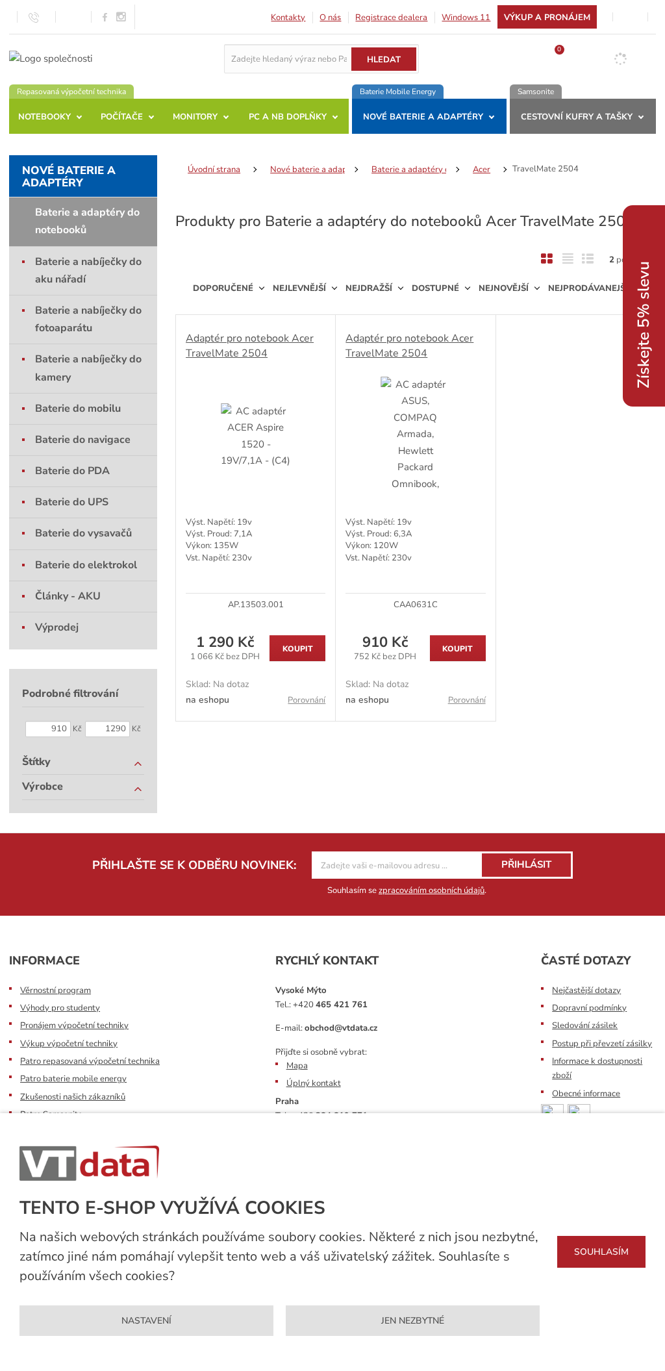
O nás (330, 17)
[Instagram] (121, 17)
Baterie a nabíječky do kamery (88, 368)
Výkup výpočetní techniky (69, 1044)
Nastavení (146, 1320)
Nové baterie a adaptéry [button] (423, 117)
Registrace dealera (391, 17)
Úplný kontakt (313, 1083)
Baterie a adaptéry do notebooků (87, 221)
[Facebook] (104, 17)
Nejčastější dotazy (586, 990)
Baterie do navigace (83, 440)
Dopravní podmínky (589, 1008)
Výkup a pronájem (547, 17)
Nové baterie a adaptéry (69, 176)
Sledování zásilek (585, 1025)
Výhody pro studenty (60, 1008)
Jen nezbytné (412, 1320)
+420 (330, 1005)
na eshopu (207, 700)
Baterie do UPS (71, 502)
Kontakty (288, 17)
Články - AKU (68, 596)
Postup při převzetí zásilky (602, 1044)
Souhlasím (601, 1252)
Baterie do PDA (72, 471)
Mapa (297, 1066)
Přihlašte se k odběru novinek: (194, 865)
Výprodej (57, 627)
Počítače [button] (122, 117)
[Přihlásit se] (630, 17)
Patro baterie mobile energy (73, 1079)
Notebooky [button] (44, 117)
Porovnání (306, 700)
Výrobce (42, 786)
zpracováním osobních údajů (431, 890)
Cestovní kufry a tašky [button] (577, 117)
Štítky (36, 762)
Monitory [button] (195, 117)
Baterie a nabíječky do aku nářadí (88, 270)
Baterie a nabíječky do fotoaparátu (88, 319)
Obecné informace (586, 1094)
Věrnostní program (55, 990)
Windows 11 (466, 17)
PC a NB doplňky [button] (288, 117)
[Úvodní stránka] (50, 57)
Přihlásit (526, 864)
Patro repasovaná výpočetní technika (90, 1061)
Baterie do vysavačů (83, 533)
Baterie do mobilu (78, 408)
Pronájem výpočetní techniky (74, 1025)
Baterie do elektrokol (86, 565)
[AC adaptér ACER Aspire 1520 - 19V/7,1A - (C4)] (255, 436)
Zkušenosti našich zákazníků (72, 1097)
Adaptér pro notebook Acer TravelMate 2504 (250, 345)
